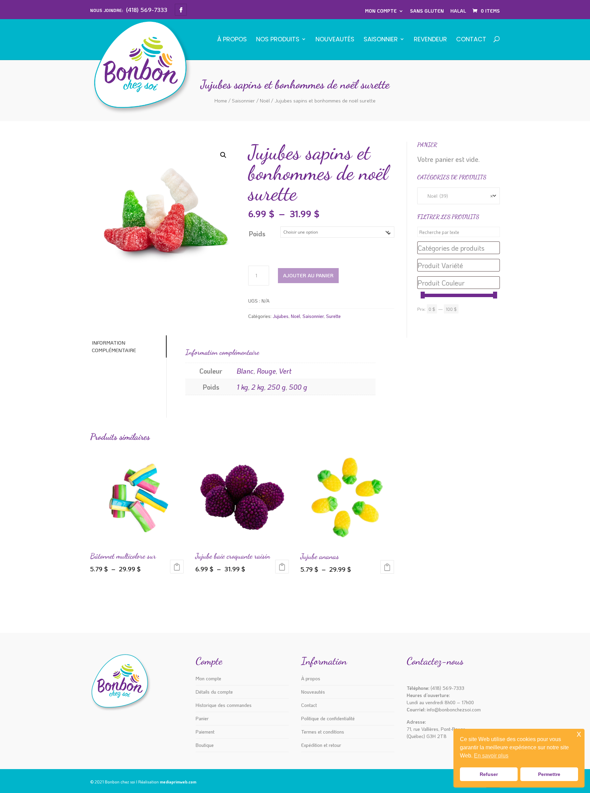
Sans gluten (427, 11)
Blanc (245, 370)
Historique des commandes (224, 705)
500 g (298, 386)
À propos (232, 39)
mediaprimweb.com (178, 781)
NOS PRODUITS (277, 39)
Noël (265, 100)
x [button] (579, 734)
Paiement (205, 731)
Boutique (205, 745)
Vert (285, 370)
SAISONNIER (381, 39)
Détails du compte (214, 691)
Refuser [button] (489, 774)
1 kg (242, 386)
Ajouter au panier (308, 275)
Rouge (266, 370)
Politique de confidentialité (328, 718)
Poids (257, 233)
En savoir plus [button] (491, 756)
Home (220, 100)
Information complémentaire (114, 346)
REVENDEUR (430, 39)
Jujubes (281, 316)
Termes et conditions (322, 731)
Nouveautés (334, 39)
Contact (471, 39)
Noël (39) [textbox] (458, 196)
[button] (223, 155)
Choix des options (177, 566)
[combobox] (458, 195)
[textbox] (459, 248)
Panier (202, 718)
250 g (276, 386)
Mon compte (381, 11)
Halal (458, 11)
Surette (333, 316)
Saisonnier (243, 100)
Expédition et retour (321, 745)
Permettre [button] (549, 774)
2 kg (257, 386)
